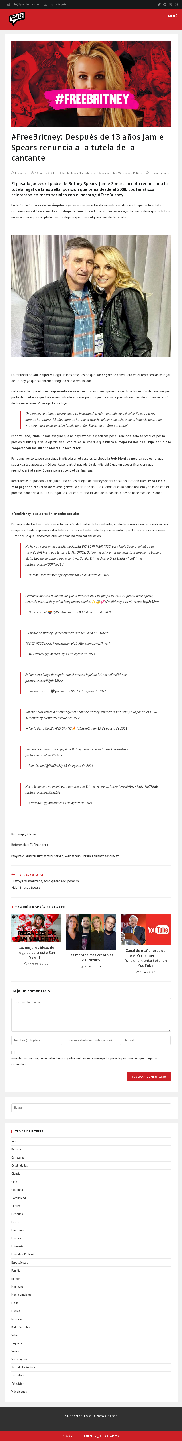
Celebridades (70, 173)
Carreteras (17, 1157)
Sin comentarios (160, 173)
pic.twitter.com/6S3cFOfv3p (62, 718)
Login (52, 4)
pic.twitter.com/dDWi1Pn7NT (90, 643)
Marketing (17, 1287)
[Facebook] (165, 4)
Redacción (21, 173)
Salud (14, 1335)
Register (62, 4)
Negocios (17, 1319)
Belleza (16, 1149)
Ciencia (15, 1173)
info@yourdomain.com (26, 4)
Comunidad (18, 1198)
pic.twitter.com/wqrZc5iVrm (141, 602)
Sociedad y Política (130, 173)
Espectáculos (88, 173)
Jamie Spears (72, 856)
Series (15, 1351)
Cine (14, 1182)
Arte (13, 1141)
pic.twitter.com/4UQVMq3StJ (44, 564)
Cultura (15, 1206)
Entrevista (17, 1246)
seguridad (17, 1343)
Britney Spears (53, 856)
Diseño (15, 1222)
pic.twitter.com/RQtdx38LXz (44, 681)
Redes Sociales (108, 173)
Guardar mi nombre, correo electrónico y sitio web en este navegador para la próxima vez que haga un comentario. (84, 1061)
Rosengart (112, 856)
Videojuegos (19, 1392)
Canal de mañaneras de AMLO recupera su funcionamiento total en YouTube (146, 958)
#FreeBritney (113, 602)
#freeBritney (134, 558)
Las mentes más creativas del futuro (91, 957)
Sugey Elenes (27, 834)
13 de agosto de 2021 (94, 575)
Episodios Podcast (22, 1254)
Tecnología (18, 1375)
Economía (17, 1230)
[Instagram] (176, 4)
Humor (15, 1279)
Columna (17, 1190)
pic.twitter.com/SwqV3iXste (43, 755)
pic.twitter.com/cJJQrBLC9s (42, 792)
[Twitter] (159, 4)
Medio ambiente (21, 1295)
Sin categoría (19, 1359)
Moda (14, 1303)
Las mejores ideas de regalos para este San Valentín (36, 952)
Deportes (17, 1214)
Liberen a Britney (93, 856)
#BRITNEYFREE (147, 786)
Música (15, 1311)
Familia (15, 1270)
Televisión (17, 1384)
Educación (17, 1238)
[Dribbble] (171, 4)
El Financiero (39, 845)
